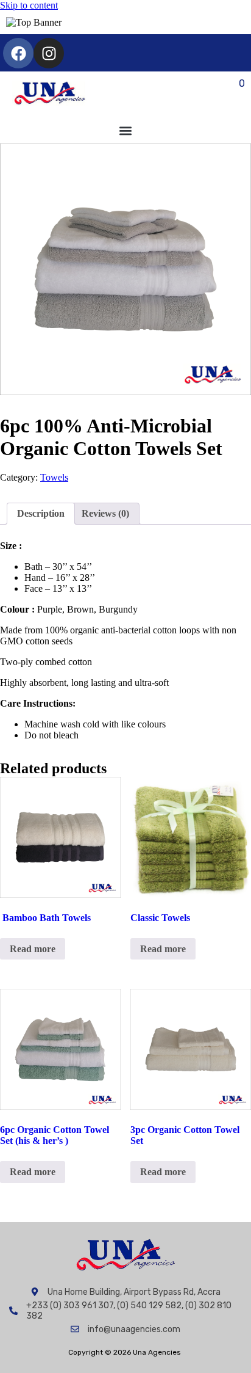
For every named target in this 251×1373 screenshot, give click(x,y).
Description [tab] (41, 513)
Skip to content (29, 5)
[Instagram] (49, 53)
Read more (32, 949)
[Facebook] (18, 53)
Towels (54, 477)
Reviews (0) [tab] (105, 513)
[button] (126, 130)
